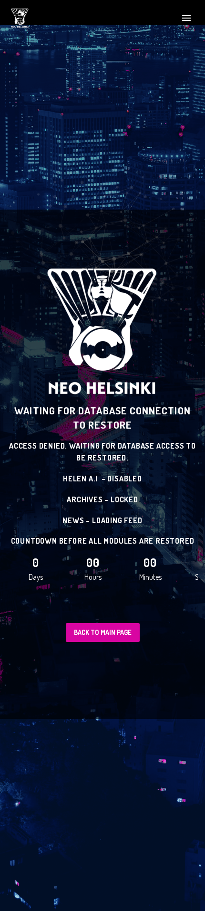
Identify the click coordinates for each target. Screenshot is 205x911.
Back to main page (103, 632)
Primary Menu (186, 18)
